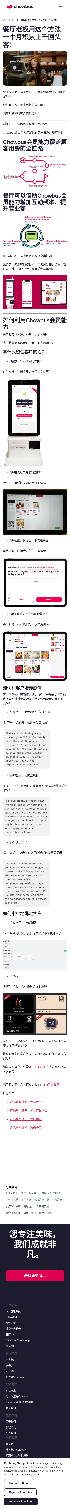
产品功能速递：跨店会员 (26, 1128)
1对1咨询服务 (51, 1084)
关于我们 (11, 1421)
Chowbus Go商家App (18, 1340)
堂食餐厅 (11, 1359)
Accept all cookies (21, 1501)
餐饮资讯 (11, 1427)
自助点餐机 (12, 1317)
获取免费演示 (35, 1276)
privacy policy (31, 1474)
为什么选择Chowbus (17, 1396)
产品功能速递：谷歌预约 (26, 1119)
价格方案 (11, 1390)
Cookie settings (19, 1483)
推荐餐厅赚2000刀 (16, 1449)
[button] (60, 6)
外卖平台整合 (13, 1328)
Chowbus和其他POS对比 (20, 1402)
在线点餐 (11, 1323)
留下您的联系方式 (40, 1067)
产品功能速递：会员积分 (26, 1102)
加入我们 (11, 1433)
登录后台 (11, 1443)
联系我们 (11, 1407)
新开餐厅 (11, 1371)
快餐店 (9, 1365)
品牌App (10, 1334)
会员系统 (11, 1346)
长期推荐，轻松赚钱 (17, 1455)
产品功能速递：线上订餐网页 (28, 1110)
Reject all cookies (20, 1492)
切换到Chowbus (15, 1377)
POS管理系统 (13, 1311)
